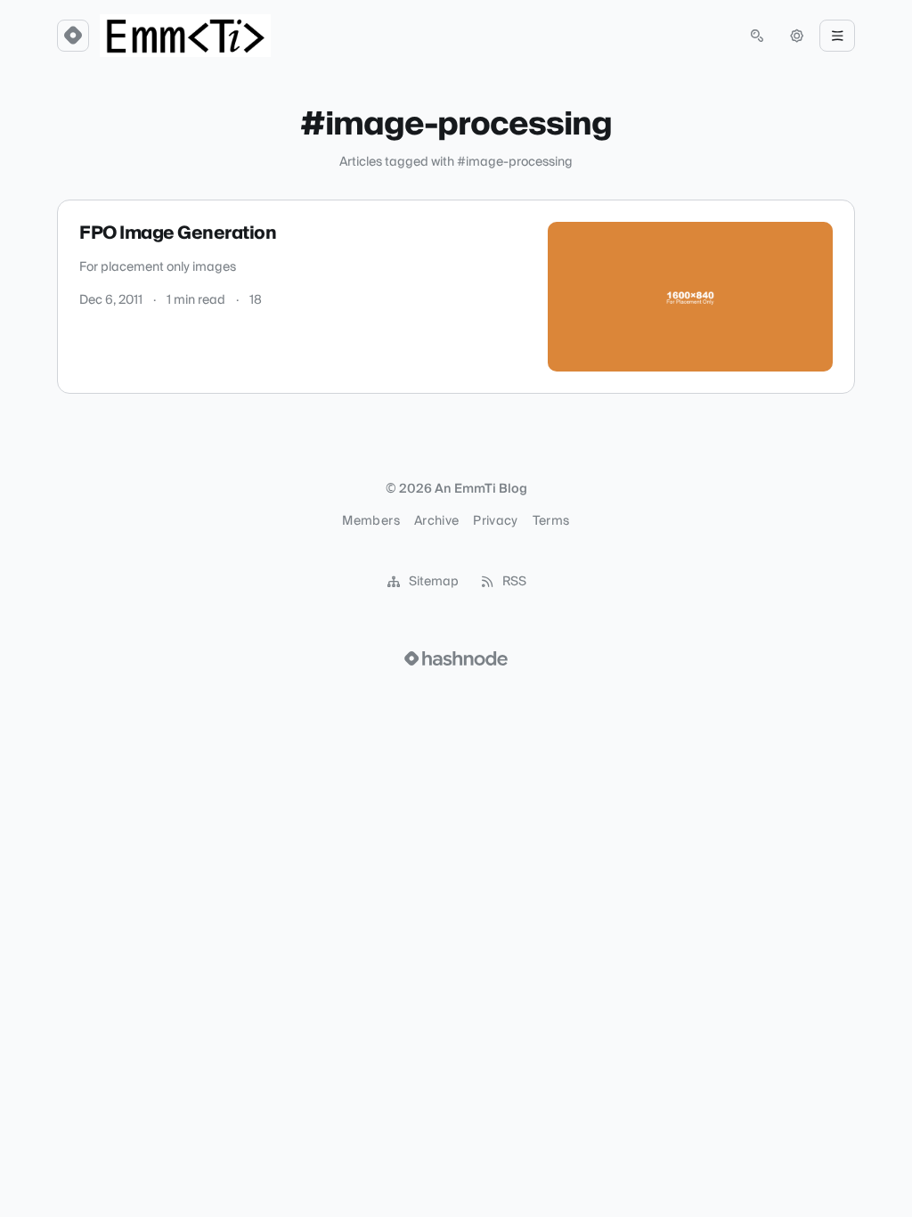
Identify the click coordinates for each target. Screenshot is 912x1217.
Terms (551, 521)
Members (370, 521)
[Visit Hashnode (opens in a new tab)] (456, 658)
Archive (436, 521)
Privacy (495, 521)
